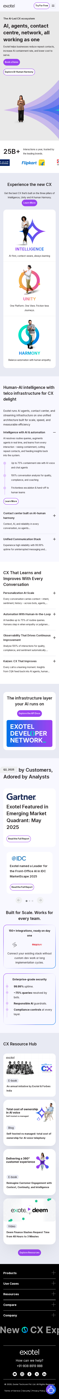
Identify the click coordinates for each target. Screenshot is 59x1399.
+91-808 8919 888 (30, 1366)
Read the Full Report (18, 839)
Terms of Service (12, 1391)
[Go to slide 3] (32, 901)
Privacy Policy (38, 1391)
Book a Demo (11, 62)
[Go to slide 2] (29, 901)
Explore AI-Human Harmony (19, 72)
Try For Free (41, 5)
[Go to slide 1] (27, 901)
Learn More (29, 203)
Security (26, 1391)
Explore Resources (29, 1252)
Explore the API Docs (29, 713)
